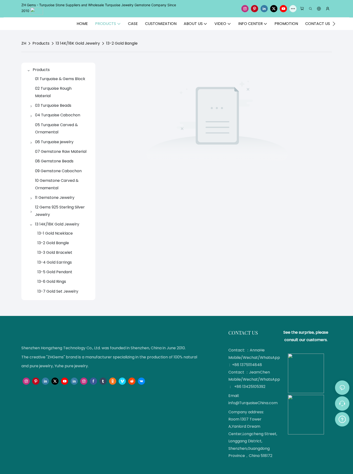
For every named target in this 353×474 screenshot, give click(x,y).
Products (40, 43)
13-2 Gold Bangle (122, 43)
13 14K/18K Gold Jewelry (78, 43)
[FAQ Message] (342, 419)
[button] (334, 24)
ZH (23, 43)
